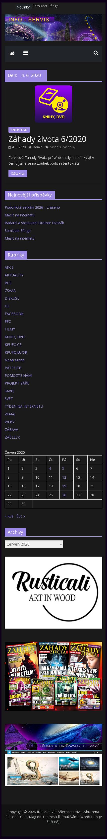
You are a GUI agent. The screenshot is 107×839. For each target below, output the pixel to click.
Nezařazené (14, 360)
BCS (8, 282)
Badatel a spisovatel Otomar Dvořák (34, 222)
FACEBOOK (14, 313)
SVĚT (9, 398)
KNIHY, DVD (19, 130)
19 (64, 486)
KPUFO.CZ (13, 344)
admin (38, 147)
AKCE (9, 267)
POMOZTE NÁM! (18, 375)
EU (7, 306)
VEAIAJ (10, 414)
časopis (55, 147)
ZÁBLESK (12, 437)
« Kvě (9, 516)
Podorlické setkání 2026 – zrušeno (32, 207)
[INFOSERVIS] (12, 54)
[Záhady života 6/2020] (53, 88)
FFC (8, 321)
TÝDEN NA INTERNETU (24, 406)
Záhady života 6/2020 (47, 138)
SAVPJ (9, 390)
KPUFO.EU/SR (16, 352)
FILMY (10, 329)
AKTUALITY (14, 275)
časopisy (69, 147)
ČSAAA (10, 290)
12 (64, 477)
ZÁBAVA (11, 429)
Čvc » (20, 516)
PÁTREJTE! (13, 367)
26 (64, 495)
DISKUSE (12, 298)
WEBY (9, 421)
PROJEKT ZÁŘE (17, 383)
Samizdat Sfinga (45, 7)
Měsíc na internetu (20, 215)
